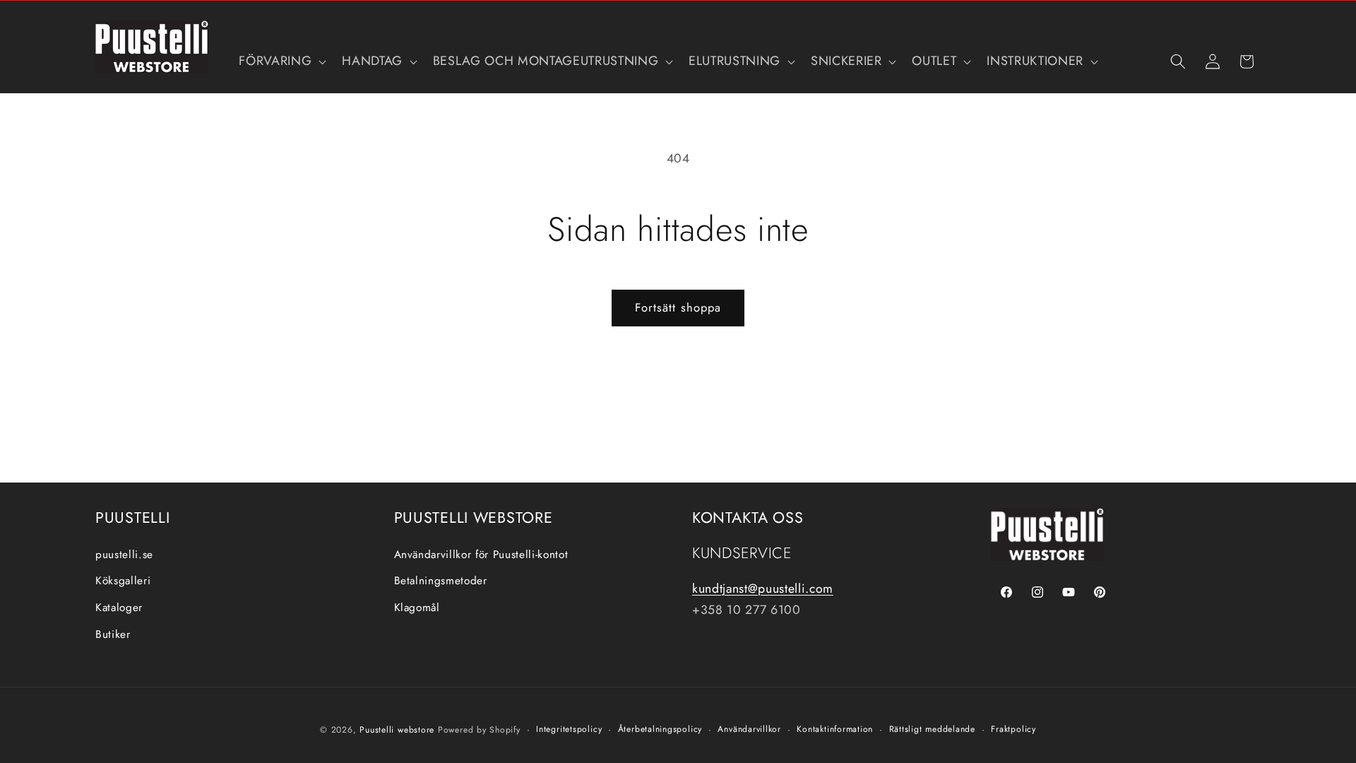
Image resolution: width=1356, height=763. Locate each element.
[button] (281, 61)
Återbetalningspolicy (660, 729)
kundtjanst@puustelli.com (762, 588)
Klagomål (417, 607)
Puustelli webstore (396, 729)
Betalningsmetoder (440, 580)
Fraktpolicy (1013, 729)
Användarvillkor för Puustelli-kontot (481, 554)
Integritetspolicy (569, 729)
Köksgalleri (122, 580)
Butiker (113, 634)
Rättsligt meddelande (932, 729)
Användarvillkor (749, 729)
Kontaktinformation (835, 729)
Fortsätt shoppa (678, 307)
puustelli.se (124, 554)
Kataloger (119, 607)
